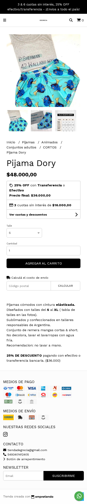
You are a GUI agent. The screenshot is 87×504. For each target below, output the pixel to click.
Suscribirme (63, 476)
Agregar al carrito (43, 263)
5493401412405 (18, 454)
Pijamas (29, 142)
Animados (50, 142)
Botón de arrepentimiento (25, 459)
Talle (9, 225)
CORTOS (50, 147)
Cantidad (12, 243)
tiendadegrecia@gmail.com (27, 450)
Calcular (65, 285)
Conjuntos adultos (22, 147)
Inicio (11, 142)
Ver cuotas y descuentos (28, 214)
